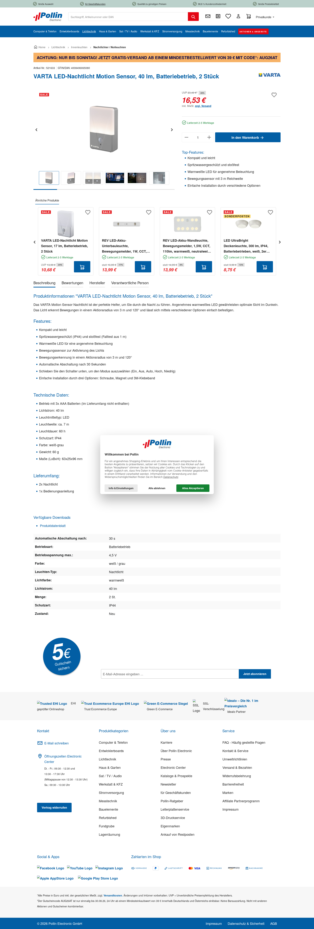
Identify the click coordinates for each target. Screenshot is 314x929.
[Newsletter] (208, 16)
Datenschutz (124, 682)
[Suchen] (193, 16)
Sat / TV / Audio (110, 775)
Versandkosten (113, 895)
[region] (104, 140)
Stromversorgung (111, 792)
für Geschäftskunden (176, 792)
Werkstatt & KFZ (111, 784)
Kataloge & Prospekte (176, 775)
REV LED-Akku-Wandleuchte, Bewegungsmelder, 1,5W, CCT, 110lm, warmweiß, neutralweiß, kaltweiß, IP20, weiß (187, 246)
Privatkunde (264, 17)
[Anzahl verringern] (186, 137)
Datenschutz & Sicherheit (246, 923)
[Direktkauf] (218, 16)
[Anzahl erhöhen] (209, 137)
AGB (273, 923)
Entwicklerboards (111, 750)
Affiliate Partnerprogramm (241, 800)
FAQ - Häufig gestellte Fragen (243, 742)
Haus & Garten (110, 767)
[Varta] (270, 78)
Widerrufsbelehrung (236, 775)
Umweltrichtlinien (234, 759)
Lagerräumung (109, 834)
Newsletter (168, 784)
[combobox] (128, 16)
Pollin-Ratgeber (172, 800)
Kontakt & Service (235, 750)
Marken (227, 792)
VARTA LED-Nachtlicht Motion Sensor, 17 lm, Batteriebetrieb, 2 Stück (64, 246)
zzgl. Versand (203, 106)
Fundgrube (106, 826)
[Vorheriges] (36, 129)
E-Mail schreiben (56, 743)
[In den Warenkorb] (82, 266)
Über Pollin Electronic (176, 750)
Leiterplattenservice (175, 809)
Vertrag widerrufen (54, 807)
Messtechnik (108, 800)
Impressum (230, 809)
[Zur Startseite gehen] (47, 16)
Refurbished (107, 817)
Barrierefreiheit (233, 784)
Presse (166, 759)
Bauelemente (108, 809)
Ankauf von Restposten (177, 834)
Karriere (166, 742)
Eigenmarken (170, 826)
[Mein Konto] (238, 16)
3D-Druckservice (173, 817)
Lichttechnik (107, 759)
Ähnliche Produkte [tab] (47, 200)
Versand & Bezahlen (237, 767)
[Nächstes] (171, 129)
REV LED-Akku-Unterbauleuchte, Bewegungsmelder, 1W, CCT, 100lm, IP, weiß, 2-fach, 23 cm (124, 246)
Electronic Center (173, 767)
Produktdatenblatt (52, 525)
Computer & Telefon (113, 742)
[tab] (44, 283)
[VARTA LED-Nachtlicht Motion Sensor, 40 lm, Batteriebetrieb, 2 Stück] (104, 129)
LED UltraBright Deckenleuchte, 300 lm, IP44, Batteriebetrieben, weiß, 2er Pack (246, 246)
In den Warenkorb (246, 137)
